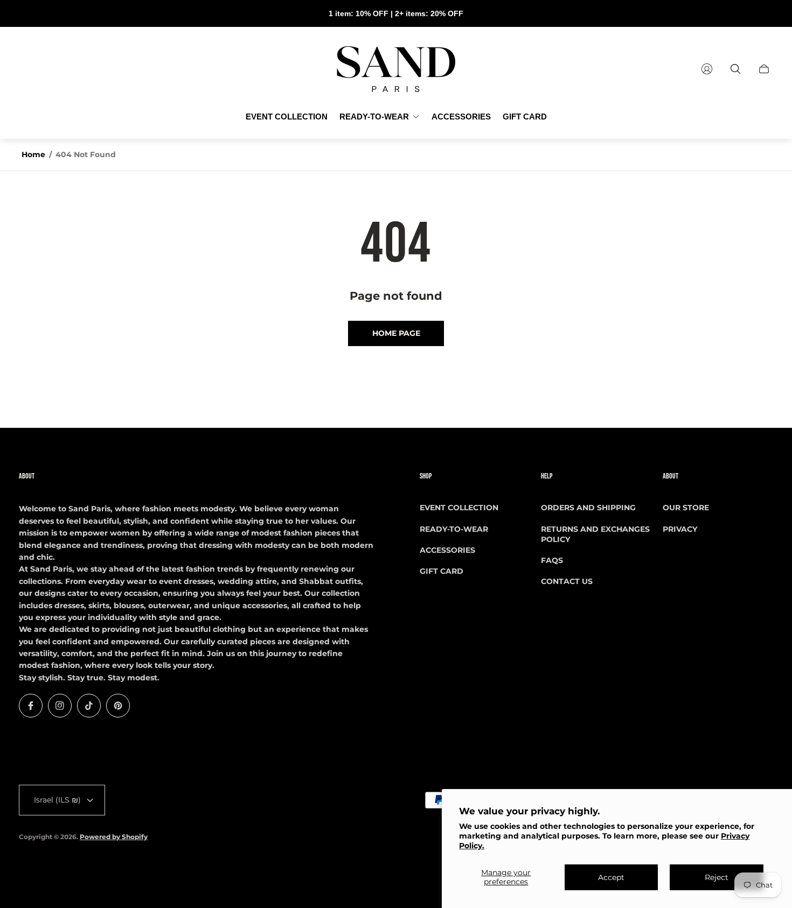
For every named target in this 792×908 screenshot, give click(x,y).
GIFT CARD (441, 571)
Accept (611, 877)
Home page (396, 333)
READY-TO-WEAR (454, 529)
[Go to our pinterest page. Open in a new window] (118, 705)
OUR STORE (686, 507)
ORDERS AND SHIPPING (588, 507)
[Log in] (707, 69)
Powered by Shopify (114, 837)
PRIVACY (680, 529)
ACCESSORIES (447, 550)
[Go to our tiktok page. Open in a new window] (89, 705)
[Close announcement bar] (765, 13)
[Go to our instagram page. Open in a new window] (60, 705)
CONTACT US (567, 581)
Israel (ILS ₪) (57, 800)
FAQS (552, 560)
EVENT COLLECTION (459, 507)
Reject (716, 877)
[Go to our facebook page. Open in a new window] (31, 705)
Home (33, 154)
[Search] (735, 69)
